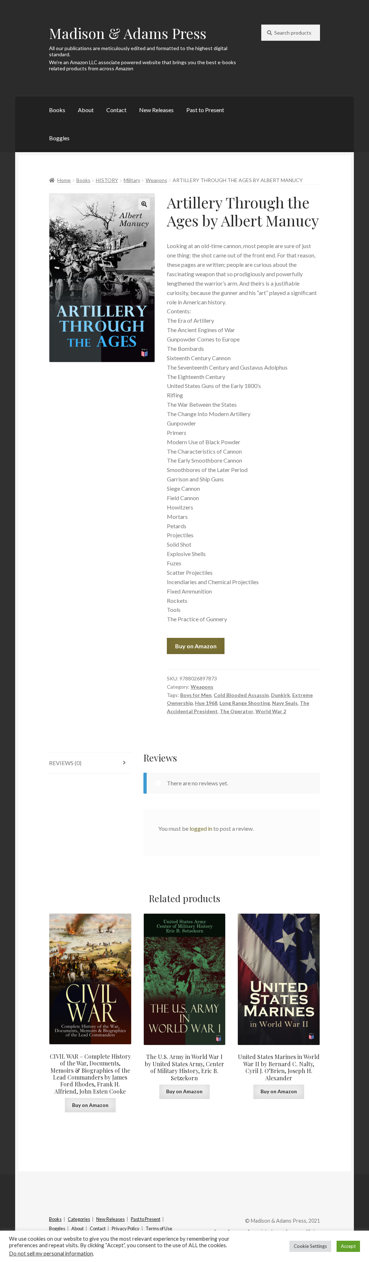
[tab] (90, 763)
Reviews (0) (65, 762)
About (86, 109)
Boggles (59, 137)
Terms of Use (159, 1228)
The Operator (236, 711)
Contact (116, 109)
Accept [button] (348, 1246)
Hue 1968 (206, 703)
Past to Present (205, 109)
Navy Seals (285, 703)
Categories (79, 1219)
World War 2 (270, 711)
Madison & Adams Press (127, 33)
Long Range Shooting (244, 703)
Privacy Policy (125, 1228)
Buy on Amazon (196, 646)
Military (132, 180)
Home (64, 180)
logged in (201, 828)
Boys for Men (196, 695)
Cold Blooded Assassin (241, 695)
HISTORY (107, 180)
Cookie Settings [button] (310, 1246)
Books (57, 109)
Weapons (156, 180)
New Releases (156, 109)
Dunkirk (280, 695)
